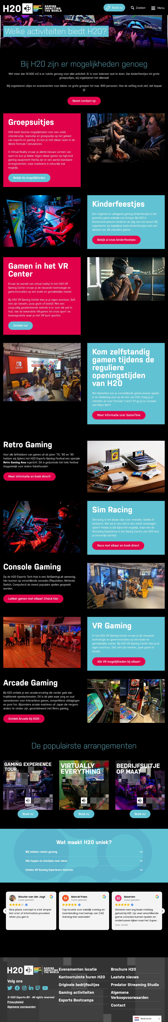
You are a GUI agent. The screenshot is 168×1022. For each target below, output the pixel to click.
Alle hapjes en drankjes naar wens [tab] (46, 860)
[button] (162, 910)
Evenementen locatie (78, 969)
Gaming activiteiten (76, 992)
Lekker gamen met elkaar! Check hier (33, 598)
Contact (118, 1005)
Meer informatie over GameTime (118, 415)
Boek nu (28, 814)
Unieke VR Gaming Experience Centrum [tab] (49, 869)
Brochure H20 (123, 969)
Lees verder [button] (121, 925)
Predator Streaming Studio (135, 984)
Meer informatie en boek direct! (29, 476)
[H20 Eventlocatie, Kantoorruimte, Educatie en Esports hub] (32, 7)
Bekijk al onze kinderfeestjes (116, 239)
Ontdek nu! (20, 325)
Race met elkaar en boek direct (118, 545)
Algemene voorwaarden (21, 1006)
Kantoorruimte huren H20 (82, 977)
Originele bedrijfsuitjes (79, 984)
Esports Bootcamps (76, 1000)
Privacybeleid (15, 1002)
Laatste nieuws (125, 977)
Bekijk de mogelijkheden (29, 177)
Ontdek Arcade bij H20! (23, 718)
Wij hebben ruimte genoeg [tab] (41, 851)
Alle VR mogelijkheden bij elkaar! (118, 661)
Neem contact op (84, 101)
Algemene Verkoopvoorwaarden (129, 995)
